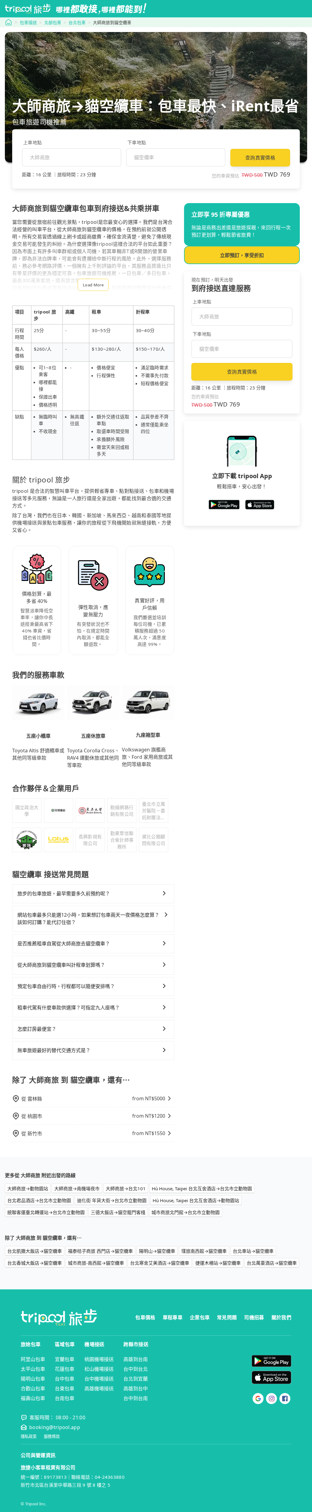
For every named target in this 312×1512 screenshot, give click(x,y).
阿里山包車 (33, 1359)
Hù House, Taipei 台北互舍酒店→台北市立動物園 (202, 1188)
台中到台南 (135, 1398)
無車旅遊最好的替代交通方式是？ (53, 1050)
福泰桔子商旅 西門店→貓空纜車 (100, 1251)
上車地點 (32, 142)
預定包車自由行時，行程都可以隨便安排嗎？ (66, 986)
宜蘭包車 (64, 1359)
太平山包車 (33, 1369)
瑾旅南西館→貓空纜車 (204, 1251)
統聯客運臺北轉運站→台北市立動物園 (46, 1212)
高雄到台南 (135, 1359)
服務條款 (52, 1436)
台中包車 (64, 1378)
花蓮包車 (64, 1369)
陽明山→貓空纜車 (157, 1251)
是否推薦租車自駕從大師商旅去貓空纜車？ (63, 943)
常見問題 (227, 1317)
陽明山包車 (33, 1378)
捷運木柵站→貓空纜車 (218, 1263)
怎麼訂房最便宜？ (36, 1029)
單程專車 (173, 1317)
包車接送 (28, 22)
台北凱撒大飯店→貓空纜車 (34, 1251)
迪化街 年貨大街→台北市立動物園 (112, 1200)
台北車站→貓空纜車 (253, 1251)
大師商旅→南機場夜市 (77, 1188)
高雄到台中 (135, 1388)
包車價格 (145, 1317)
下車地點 (136, 142)
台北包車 (77, 22)
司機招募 (254, 1317)
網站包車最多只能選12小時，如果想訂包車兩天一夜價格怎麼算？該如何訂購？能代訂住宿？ (88, 919)
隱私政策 (29, 1436)
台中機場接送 (99, 1378)
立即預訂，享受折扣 (242, 255)
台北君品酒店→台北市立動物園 (39, 1200)
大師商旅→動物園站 (27, 1188)
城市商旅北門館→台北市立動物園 (185, 1212)
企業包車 (200, 1317)
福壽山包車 (33, 1398)
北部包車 (52, 22)
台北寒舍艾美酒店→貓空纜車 (159, 1263)
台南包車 (64, 1398)
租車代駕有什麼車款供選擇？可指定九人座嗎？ (68, 1007)
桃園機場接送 (99, 1359)
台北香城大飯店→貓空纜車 (34, 1263)
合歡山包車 (33, 1388)
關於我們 (281, 1317)
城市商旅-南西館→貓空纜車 (96, 1263)
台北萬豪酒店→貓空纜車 (272, 1263)
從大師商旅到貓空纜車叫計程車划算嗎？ (61, 965)
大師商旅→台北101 (126, 1188)
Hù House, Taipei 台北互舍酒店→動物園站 (196, 1200)
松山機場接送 (99, 1369)
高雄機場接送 (99, 1388)
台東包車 (64, 1388)
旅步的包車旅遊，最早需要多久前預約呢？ (63, 893)
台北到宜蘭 (135, 1378)
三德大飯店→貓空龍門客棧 (118, 1212)
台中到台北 (135, 1369)
